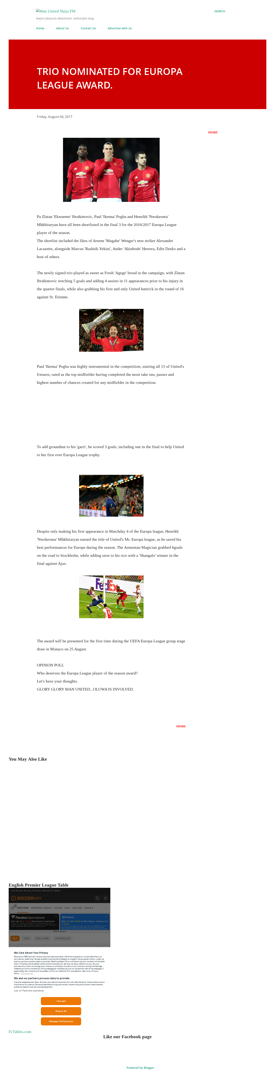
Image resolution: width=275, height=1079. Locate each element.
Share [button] (213, 132)
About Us (62, 28)
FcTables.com (20, 1031)
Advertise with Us (120, 28)
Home (40, 28)
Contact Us (88, 28)
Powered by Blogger (140, 1068)
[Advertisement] (111, 414)
